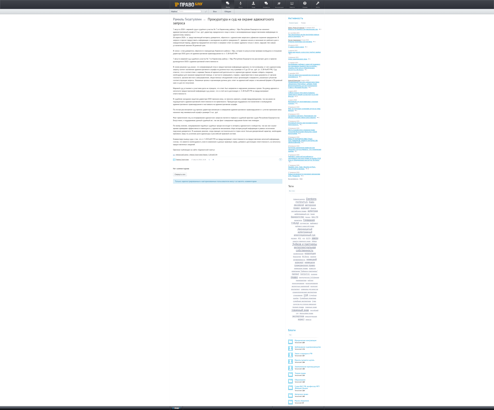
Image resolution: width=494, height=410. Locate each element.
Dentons (311, 198)
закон (315, 238)
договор (294, 238)
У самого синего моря (296, 47)
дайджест (314, 223)
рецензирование (298, 283)
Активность (295, 18)
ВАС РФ (315, 217)
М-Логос (305, 256)
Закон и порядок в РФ (303, 353)
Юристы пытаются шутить (304, 360)
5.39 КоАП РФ (212, 154)
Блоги (292, 330)
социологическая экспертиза (305, 292)
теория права (298, 307)
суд (306, 295)
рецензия (313, 286)
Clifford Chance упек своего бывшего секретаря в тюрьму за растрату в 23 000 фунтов (303, 94)
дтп (303, 238)
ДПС (299, 238)
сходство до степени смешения (304, 304)
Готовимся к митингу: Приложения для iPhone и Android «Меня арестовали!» (302, 116)
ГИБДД (295, 223)
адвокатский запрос (182, 154)
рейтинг (310, 280)
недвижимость (299, 260)
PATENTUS (302, 202)
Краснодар (297, 257)
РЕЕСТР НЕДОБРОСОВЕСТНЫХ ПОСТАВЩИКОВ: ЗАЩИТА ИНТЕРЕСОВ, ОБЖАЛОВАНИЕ (303, 140)
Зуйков (314, 241)
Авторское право (301, 394)
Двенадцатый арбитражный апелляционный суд (304, 232)
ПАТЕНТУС (305, 274)
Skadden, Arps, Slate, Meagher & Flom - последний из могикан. (302, 168)
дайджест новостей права (304, 226)
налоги (313, 256)
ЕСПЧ (308, 238)
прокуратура (301, 280)
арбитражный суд (301, 214)
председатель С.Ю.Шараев (309, 277)
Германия (309, 220)
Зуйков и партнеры (304, 244)
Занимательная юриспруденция (307, 366)
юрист (301, 319)
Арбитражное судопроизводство (308, 347)
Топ (290, 335)
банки (312, 214)
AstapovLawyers (299, 199)
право (294, 277)
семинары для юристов (309, 289)
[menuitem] (215, 11)
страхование (298, 295)
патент (295, 274)
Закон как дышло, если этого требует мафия (304, 52)
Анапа (313, 208)
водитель (298, 220)
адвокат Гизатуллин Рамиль (198, 154)
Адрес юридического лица (297, 59)
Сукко (314, 301)
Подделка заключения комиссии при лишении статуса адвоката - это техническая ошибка (304, 149)
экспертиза (298, 316)
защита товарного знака (302, 241)
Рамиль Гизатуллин (187, 19)
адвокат (305, 208)
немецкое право (301, 268)
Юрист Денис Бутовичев (296, 27)
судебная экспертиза (302, 301)
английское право (298, 211)
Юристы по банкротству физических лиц (303, 29)
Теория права (300, 373)
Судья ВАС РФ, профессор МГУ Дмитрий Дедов (307, 387)
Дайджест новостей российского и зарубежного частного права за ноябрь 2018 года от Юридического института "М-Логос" (304, 158)
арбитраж (313, 211)
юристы (308, 319)
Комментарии (293, 23)
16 (297, 96)
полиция (314, 274)
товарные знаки (311, 307)
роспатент (295, 289)
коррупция (310, 253)
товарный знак (300, 310)
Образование (300, 380)
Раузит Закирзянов (294, 40)
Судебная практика (308, 298)
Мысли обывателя (302, 401)
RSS (301, 179)
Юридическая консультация (305, 340)
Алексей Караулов (294, 80)
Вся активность (293, 179)
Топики (303, 23)
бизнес (307, 217)
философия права (306, 313)
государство (304, 223)
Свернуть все (180, 174)
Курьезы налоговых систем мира (300, 42)
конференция (298, 254)
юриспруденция (311, 316)
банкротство (297, 217)
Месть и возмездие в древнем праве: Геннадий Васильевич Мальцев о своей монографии (302, 131)
